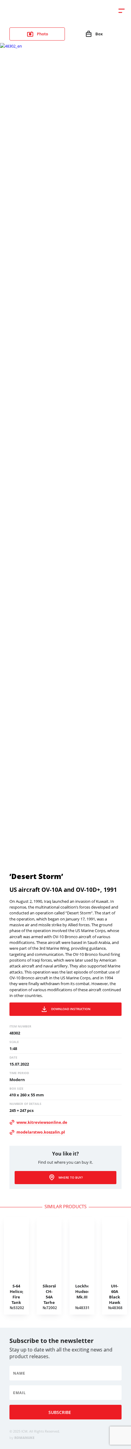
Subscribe (59, 1412)
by (21, 1438)
